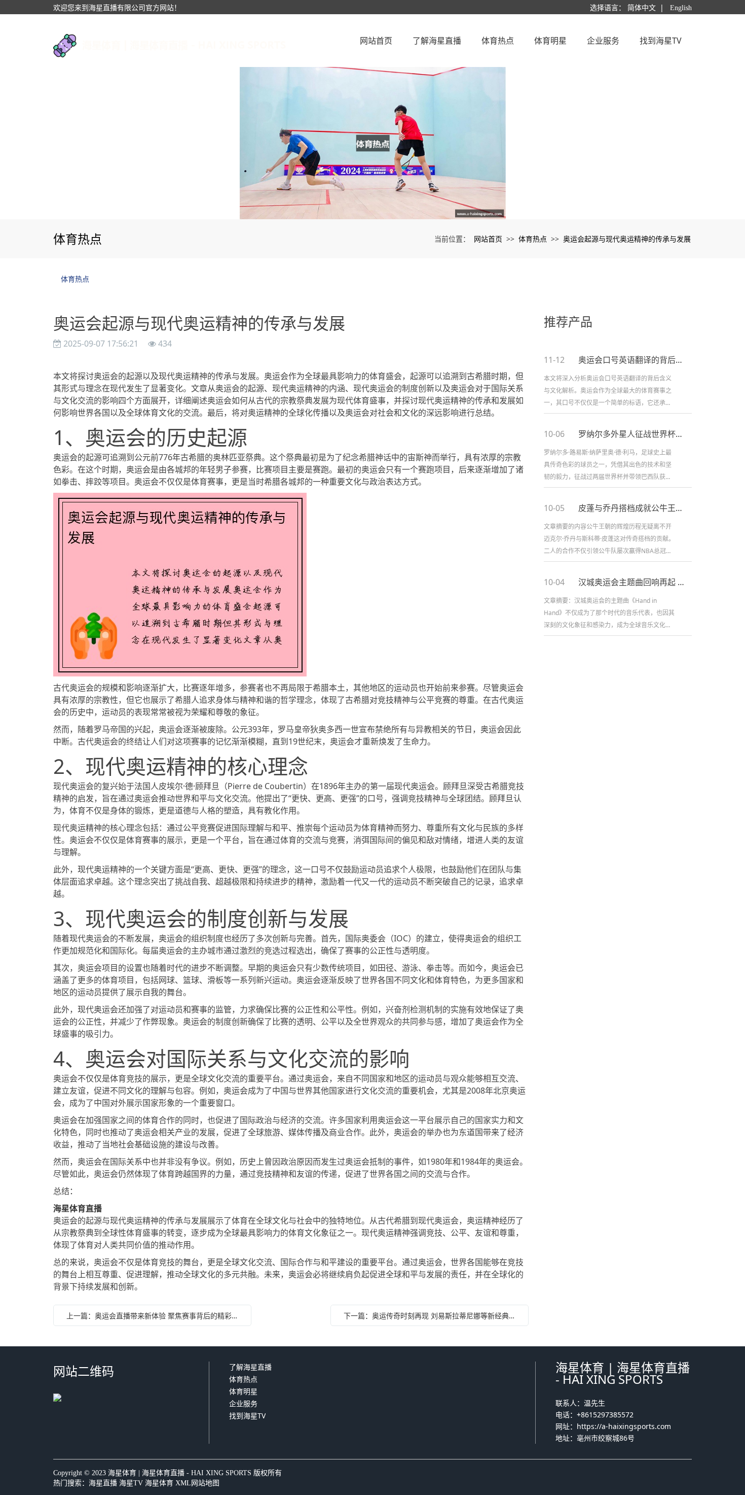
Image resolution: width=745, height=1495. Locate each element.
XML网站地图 (197, 1483)
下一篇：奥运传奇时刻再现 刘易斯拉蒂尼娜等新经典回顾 (432, 1315)
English (681, 8)
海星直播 (103, 1483)
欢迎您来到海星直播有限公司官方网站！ (117, 8)
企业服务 (243, 1403)
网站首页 (488, 239)
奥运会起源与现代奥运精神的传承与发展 (627, 239)
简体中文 (641, 8)
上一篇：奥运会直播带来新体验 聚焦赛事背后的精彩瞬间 (154, 1315)
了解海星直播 (250, 1367)
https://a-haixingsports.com (624, 1426)
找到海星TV (247, 1415)
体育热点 (532, 239)
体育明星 (243, 1391)
